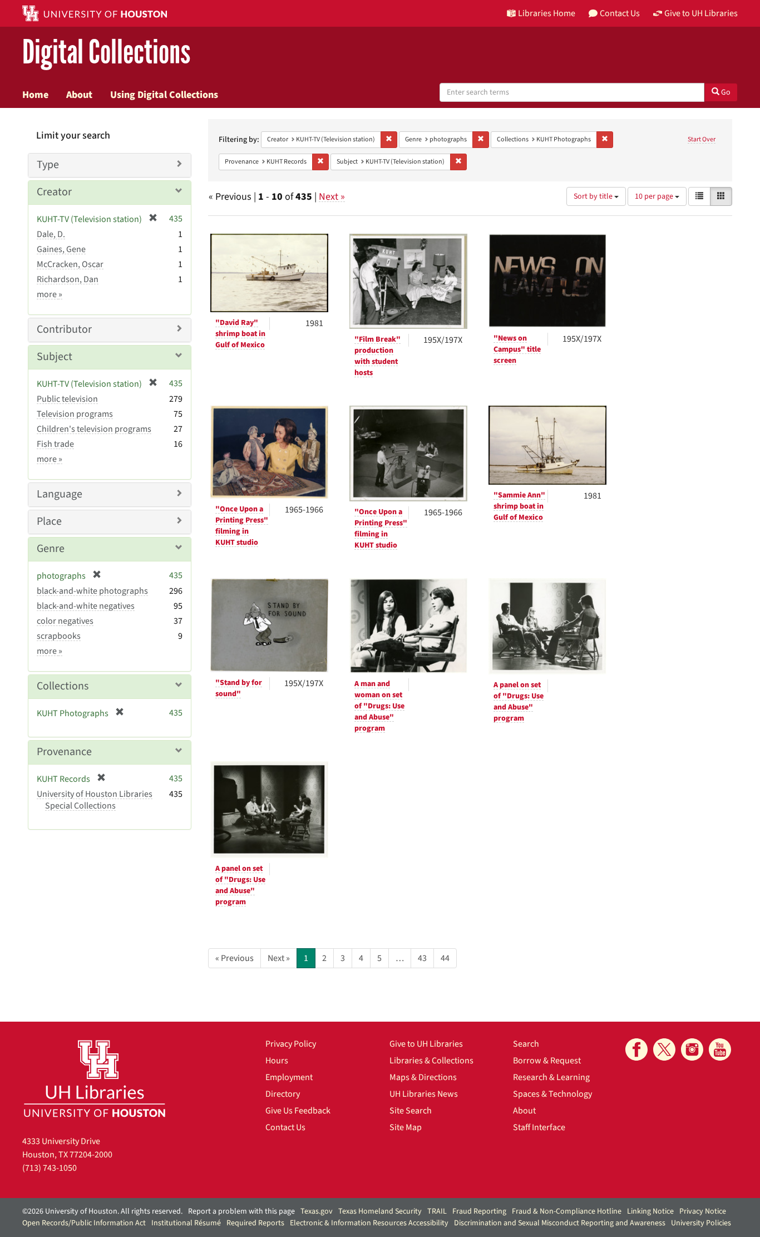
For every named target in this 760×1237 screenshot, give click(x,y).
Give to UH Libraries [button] (701, 13)
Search (526, 1044)
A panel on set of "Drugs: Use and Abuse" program (518, 701)
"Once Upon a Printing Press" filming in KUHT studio (241, 526)
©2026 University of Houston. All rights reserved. (102, 1211)
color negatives (65, 621)
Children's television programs (94, 429)
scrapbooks (59, 636)
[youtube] (720, 1049)
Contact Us (285, 1127)
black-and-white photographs (92, 591)
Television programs (75, 414)
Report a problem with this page (241, 1211)
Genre (51, 548)
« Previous (234, 958)
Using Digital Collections (164, 94)
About (79, 94)
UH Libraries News (423, 1094)
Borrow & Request (547, 1060)
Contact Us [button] (620, 13)
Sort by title (594, 196)
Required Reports (255, 1223)
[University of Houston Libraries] (94, 1078)
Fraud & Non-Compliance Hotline (566, 1211)
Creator (54, 192)
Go (725, 92)
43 (422, 958)
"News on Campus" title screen (517, 349)
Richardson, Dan (67, 279)
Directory (282, 1094)
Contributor (64, 329)
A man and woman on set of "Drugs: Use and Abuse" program (379, 706)
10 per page (655, 196)
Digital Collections (106, 52)
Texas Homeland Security (380, 1211)
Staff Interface (539, 1127)
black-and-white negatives (86, 606)
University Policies (701, 1223)
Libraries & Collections (431, 1060)
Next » (332, 197)
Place (49, 521)
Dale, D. (51, 234)
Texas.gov (316, 1211)
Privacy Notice (702, 1211)
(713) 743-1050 (49, 1168)
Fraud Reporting (479, 1211)
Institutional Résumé (186, 1223)
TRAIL (437, 1211)
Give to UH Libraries (426, 1044)
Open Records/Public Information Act (84, 1223)
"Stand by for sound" (238, 688)
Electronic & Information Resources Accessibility (369, 1223)
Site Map (405, 1127)
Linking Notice (650, 1211)
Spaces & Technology (552, 1094)
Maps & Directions (423, 1077)
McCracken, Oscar (70, 264)
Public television (67, 399)
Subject (54, 356)
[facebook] (636, 1049)
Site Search (410, 1111)
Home (35, 94)
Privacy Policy (290, 1044)
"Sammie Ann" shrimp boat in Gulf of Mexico (519, 506)
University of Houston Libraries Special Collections (94, 800)
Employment (289, 1077)
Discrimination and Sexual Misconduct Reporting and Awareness (559, 1223)
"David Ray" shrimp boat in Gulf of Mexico (240, 334)
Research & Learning (551, 1077)
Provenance (64, 752)
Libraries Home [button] (546, 13)
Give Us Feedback (297, 1111)
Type (48, 165)
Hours (276, 1060)
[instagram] (692, 1049)
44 (445, 958)
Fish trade (55, 444)
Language (59, 494)
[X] (664, 1049)
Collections (62, 686)
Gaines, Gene (61, 249)
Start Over (701, 139)
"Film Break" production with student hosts (377, 356)
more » (49, 294)
